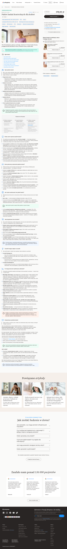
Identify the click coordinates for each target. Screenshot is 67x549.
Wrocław (52, 540)
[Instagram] (7, 513)
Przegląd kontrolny (54, 75)
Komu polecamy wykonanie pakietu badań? (11, 59)
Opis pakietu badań (7, 56)
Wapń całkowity (5, 26)
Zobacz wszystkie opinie (33, 500)
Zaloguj (56, 2)
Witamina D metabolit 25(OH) (28, 24)
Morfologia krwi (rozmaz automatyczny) (26, 21)
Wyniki (50, 2)
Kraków (52, 526)
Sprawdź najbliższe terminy (54, 32)
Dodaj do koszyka (53, 16)
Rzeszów (52, 541)
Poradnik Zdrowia (37, 2)
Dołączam (61, 515)
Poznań (52, 543)
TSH (15, 24)
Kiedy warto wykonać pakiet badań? (10, 58)
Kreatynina (19, 24)
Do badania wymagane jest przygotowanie (52, 27)
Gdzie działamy (19, 2)
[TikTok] (17, 513)
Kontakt (4, 528)
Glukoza (3, 24)
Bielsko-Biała (53, 533)
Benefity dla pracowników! (39, 531)
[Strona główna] (2, 7)
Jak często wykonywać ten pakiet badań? (11, 61)
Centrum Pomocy (21, 526)
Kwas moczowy (12, 26)
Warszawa (47, 11)
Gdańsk (52, 531)
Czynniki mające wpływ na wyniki (9, 64)
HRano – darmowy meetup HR (40, 533)
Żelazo (24, 19)
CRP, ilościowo (9, 24)
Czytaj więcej (5, 405)
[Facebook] (10, 513)
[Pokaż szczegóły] (58, 24)
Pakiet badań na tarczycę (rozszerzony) (54, 53)
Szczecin (52, 545)
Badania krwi (37, 528)
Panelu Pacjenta (12, 338)
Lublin (52, 538)
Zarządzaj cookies (38, 540)
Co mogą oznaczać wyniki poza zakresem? (11, 65)
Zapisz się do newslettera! (23, 536)
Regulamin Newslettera (46, 518)
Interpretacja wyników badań (9, 67)
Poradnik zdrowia (22, 533)
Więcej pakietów (53, 69)
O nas (13, 2)
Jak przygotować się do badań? (9, 62)
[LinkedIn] (4, 513)
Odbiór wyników (21, 531)
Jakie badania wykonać (23, 528)
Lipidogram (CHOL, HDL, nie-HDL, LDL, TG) (10, 21)
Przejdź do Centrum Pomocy (33, 459)
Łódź (51, 536)
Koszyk (62, 2)
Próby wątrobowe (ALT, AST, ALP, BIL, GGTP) (10, 19)
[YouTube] (14, 513)
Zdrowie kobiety (46, 75)
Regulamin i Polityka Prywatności (40, 539)
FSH (21, 19)
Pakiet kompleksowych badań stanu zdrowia (55, 61)
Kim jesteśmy (5, 526)
